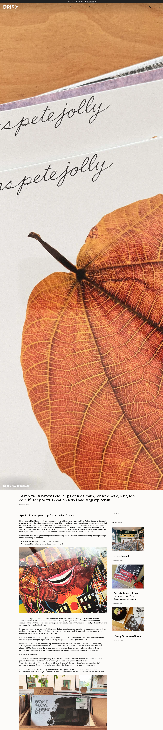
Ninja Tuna (51, 665)
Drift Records (121, 556)
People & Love (53, 631)
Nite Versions (91, 659)
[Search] (154, 7)
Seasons (94, 521)
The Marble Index (82, 646)
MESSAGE (90, 1)
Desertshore (37, 648)
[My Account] (150, 7)
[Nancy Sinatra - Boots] (128, 619)
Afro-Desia (23, 621)
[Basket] (159, 7)
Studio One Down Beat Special (31, 663)
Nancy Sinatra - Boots (127, 636)
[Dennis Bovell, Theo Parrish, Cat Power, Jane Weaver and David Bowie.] (128, 576)
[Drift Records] (128, 539)
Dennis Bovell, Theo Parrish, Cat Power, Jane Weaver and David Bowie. (125, 596)
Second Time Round (85, 672)
